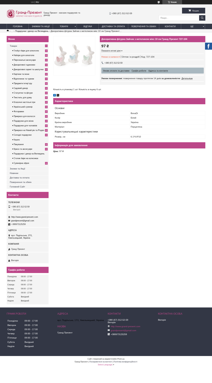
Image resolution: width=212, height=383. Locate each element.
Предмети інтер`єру (23, 83)
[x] (58, 95)
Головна (18, 26)
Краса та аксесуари (23, 149)
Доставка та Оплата (113, 26)
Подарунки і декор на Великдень (31, 31)
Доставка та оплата (19, 177)
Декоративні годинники (24, 65)
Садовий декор (21, 88)
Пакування (19, 144)
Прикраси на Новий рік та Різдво (29, 130)
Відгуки (87, 26)
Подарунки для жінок (24, 121)
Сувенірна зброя (21, 163)
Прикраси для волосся (24, 116)
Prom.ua (120, 359)
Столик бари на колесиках (26, 158)
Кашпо (17, 140)
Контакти (170, 26)
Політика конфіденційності (125, 362)
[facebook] (54, 95)
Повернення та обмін (143, 26)
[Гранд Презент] (24, 17)
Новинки (14, 173)
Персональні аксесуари (25, 60)
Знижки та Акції (41, 26)
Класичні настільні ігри (24, 102)
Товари (64, 26)
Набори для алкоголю (24, 55)
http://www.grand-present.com (24, 217)
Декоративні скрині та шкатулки (28, 69)
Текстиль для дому (23, 97)
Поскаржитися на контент (100, 362)
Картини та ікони (21, 74)
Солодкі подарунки (23, 135)
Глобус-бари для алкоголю (26, 50)
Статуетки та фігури (23, 93)
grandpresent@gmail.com (22, 220)
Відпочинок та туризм (24, 79)
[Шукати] (202, 18)
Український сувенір (23, 107)
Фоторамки (19, 111)
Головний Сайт (17, 186)
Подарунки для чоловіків (25, 125)
